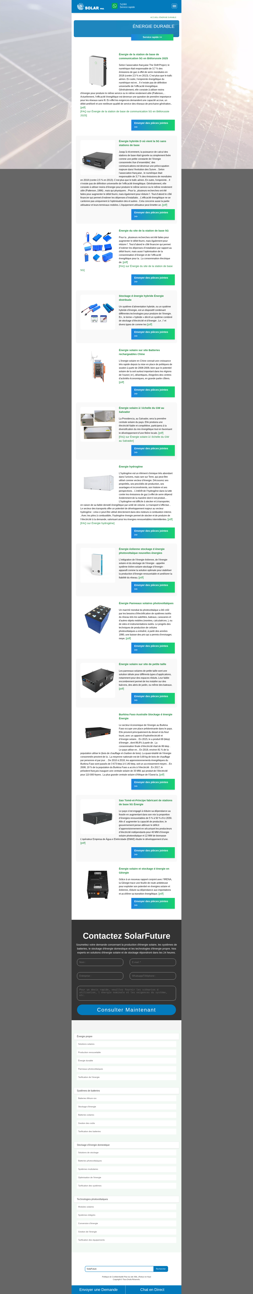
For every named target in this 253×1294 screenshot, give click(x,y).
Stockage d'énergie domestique (93, 1145)
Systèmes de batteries (88, 1090)
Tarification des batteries (89, 1131)
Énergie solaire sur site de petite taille (142, 664)
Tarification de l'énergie (89, 1077)
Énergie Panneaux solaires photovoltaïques (146, 603)
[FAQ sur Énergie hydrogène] (97, 523)
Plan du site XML (130, 1277)
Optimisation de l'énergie (89, 1177)
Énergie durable (85, 1060)
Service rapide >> (152, 37)
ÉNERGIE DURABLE (167, 17)
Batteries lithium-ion (87, 1098)
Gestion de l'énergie (87, 1232)
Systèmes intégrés (86, 1215)
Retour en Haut (145, 1277)
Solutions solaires (86, 1044)
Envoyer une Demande (98, 1289)
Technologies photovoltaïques (92, 1199)
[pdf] (83, 107)
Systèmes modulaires (88, 1169)
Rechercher (161, 1269)
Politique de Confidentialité (113, 1277)
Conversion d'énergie (88, 1223)
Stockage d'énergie (87, 1106)
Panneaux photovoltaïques (90, 1069)
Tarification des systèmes (89, 1185)
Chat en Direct (152, 1289)
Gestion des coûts (86, 1123)
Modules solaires (86, 1207)
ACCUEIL (154, 17)
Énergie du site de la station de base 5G (144, 230)
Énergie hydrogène (131, 466)
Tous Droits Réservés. (131, 1279)
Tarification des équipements (91, 1240)
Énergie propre (84, 1036)
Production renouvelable (89, 1052)
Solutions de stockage (88, 1152)
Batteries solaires (86, 1115)
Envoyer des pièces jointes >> (151, 125)
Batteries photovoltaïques (90, 1161)
